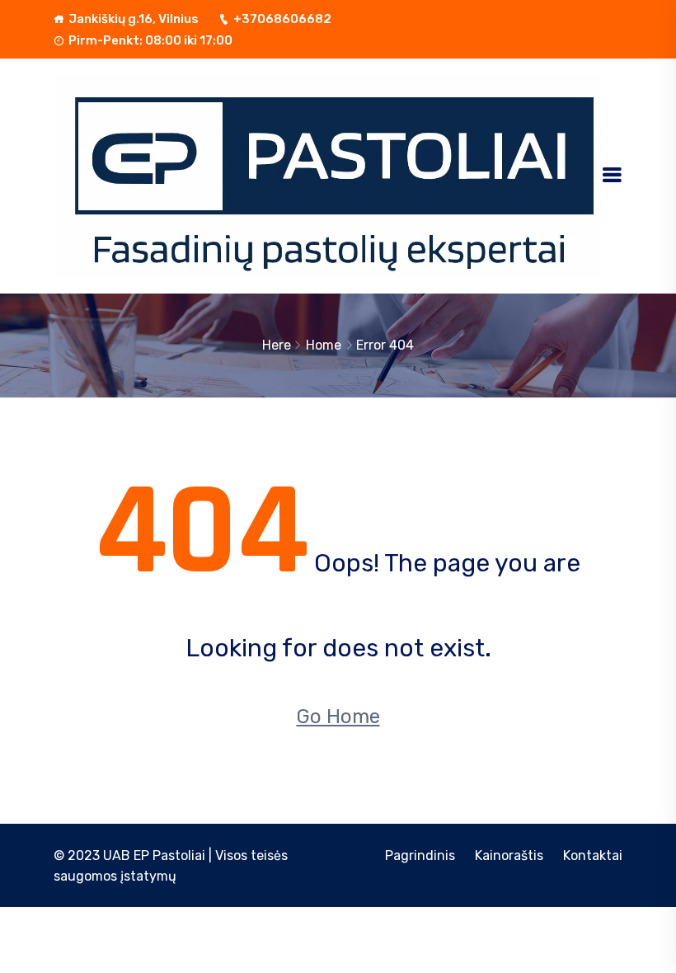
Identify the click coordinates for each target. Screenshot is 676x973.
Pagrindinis (420, 855)
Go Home (338, 716)
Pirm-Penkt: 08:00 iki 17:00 (150, 40)
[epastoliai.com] (327, 175)
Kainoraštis (509, 855)
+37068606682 (282, 19)
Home (323, 345)
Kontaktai (592, 855)
